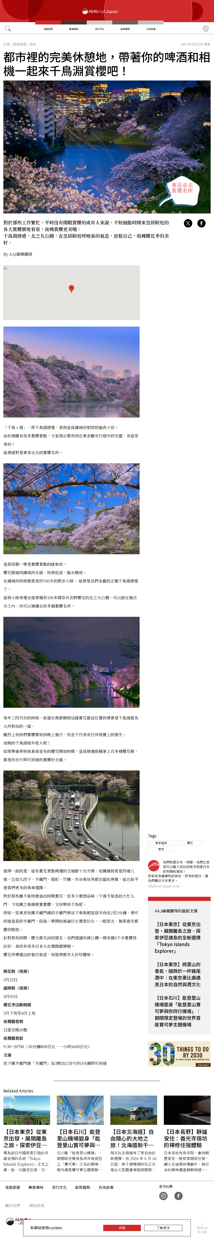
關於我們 (12, 1205)
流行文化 (99, 29)
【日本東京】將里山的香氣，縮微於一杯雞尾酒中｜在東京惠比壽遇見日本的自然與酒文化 (178, 974)
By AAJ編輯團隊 (17, 254)
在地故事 (150, 29)
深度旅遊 (48, 29)
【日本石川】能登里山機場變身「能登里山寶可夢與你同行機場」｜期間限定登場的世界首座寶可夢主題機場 (178, 1011)
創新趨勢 (125, 29)
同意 (122, 1227)
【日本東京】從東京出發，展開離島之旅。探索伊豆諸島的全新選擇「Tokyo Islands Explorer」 (178, 937)
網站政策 (36, 1205)
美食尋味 (73, 29)
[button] (71, 288)
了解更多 (163, 1227)
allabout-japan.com (164, 886)
